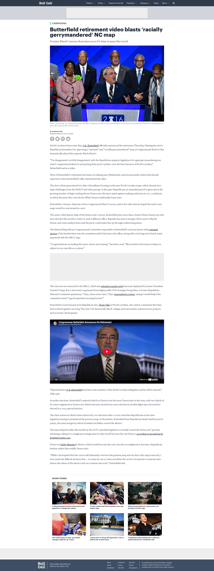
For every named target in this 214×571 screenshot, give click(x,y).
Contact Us (121, 562)
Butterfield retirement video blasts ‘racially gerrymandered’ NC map (106, 32)
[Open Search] (174, 3)
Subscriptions (133, 568)
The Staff (120, 568)
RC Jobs (131, 565)
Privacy (120, 565)
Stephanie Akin (57, 131)
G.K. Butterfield (91, 146)
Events (109, 565)
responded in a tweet (124, 294)
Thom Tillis (104, 305)
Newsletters (110, 568)
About (109, 562)
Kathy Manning (68, 445)
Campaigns (59, 23)
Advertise (132, 562)
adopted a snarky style (112, 286)
